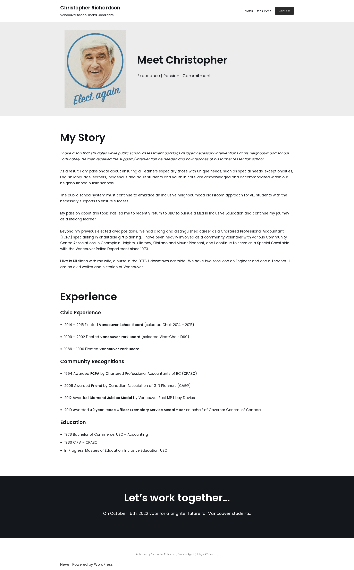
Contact (284, 11)
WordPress (103, 564)
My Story (264, 11)
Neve (64, 564)
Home (249, 11)
